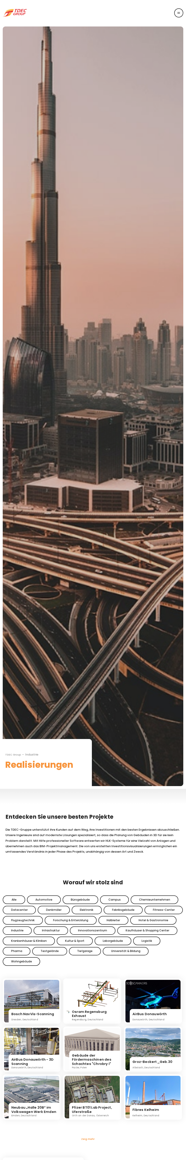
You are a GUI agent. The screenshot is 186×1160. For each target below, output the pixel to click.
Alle (14, 900)
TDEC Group (13, 754)
